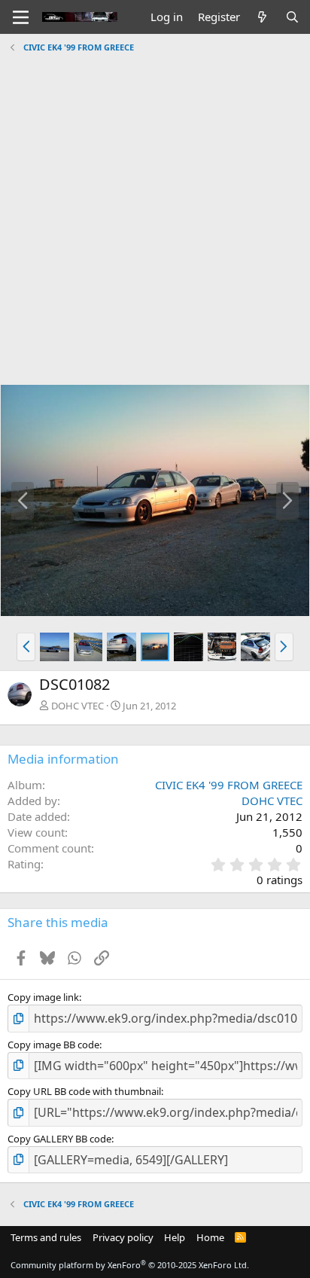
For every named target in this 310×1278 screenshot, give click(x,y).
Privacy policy (123, 1237)
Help (174, 1237)
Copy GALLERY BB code (59, 1138)
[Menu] (20, 17)
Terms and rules (46, 1237)
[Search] (292, 17)
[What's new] (262, 17)
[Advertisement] (155, 213)
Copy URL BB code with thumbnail (84, 1091)
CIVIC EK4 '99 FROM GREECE (228, 784)
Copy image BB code (53, 1044)
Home (210, 1237)
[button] (26, 647)
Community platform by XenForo (130, 1264)
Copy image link (43, 997)
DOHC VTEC (77, 705)
